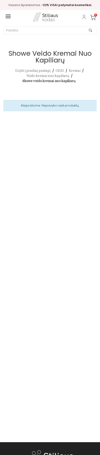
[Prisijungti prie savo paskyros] (84, 17)
